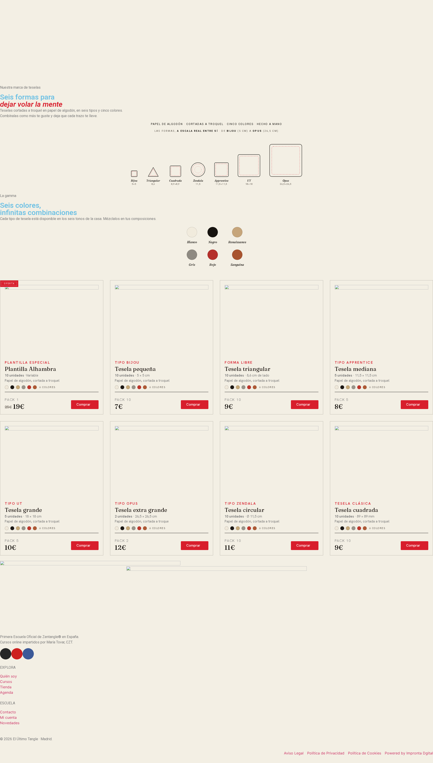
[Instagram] (5, 653)
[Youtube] (17, 653)
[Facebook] (28, 653)
